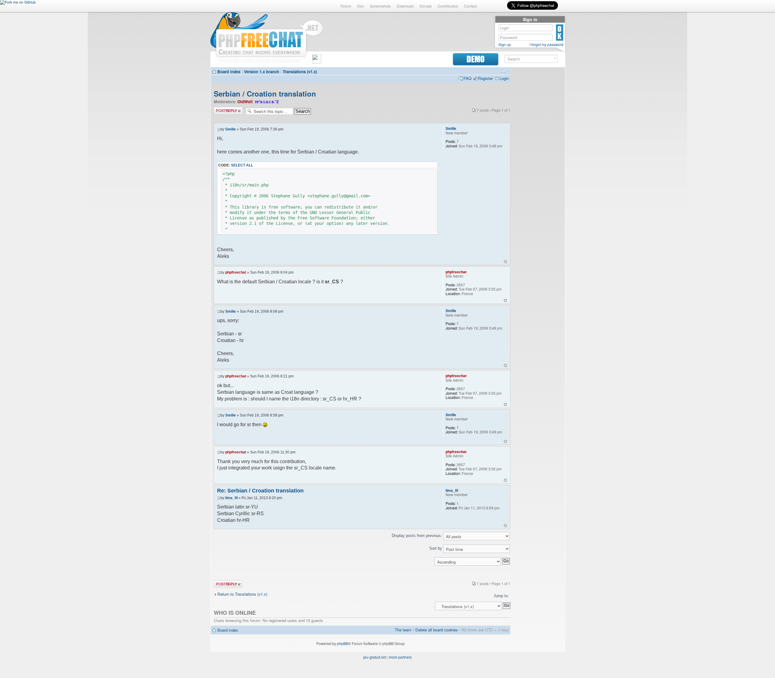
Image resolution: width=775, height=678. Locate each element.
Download (405, 5)
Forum (346, 5)
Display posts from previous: (417, 535)
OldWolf (244, 101)
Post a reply (224, 109)
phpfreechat (235, 272)
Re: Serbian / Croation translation (260, 491)
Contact (470, 5)
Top (505, 261)
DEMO (476, 59)
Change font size (504, 71)
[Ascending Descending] (362, 561)
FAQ (467, 78)
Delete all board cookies (436, 630)
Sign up (504, 44)
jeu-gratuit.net (374, 657)
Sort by (436, 548)
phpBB (342, 643)
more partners (400, 657)
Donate (426, 5)
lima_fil (231, 498)
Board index (228, 71)
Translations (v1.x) (300, 71)
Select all (242, 165)
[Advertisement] (537, 161)
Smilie (230, 129)
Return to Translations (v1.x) (242, 594)
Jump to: (501, 596)
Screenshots (380, 5)
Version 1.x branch (261, 71)
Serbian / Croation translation (265, 93)
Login (504, 78)
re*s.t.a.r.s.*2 (267, 101)
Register (485, 78)
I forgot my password (546, 44)
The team (403, 630)
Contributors (448, 5)
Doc (360, 5)
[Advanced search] (555, 58)
